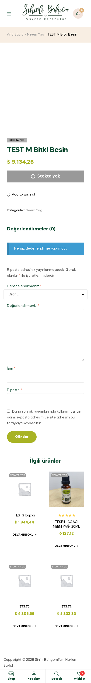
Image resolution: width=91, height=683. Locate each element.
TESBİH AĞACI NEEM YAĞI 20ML (66, 524)
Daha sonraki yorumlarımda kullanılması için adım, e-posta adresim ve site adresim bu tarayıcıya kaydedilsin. (44, 417)
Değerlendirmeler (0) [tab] (31, 229)
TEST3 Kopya (24, 515)
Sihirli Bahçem (46, 659)
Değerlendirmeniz (23, 306)
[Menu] (12, 13)
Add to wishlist (23, 194)
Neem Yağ (35, 34)
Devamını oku (23, 535)
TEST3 (67, 607)
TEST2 (25, 607)
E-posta (14, 390)
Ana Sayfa (15, 34)
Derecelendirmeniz (24, 286)
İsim (11, 368)
